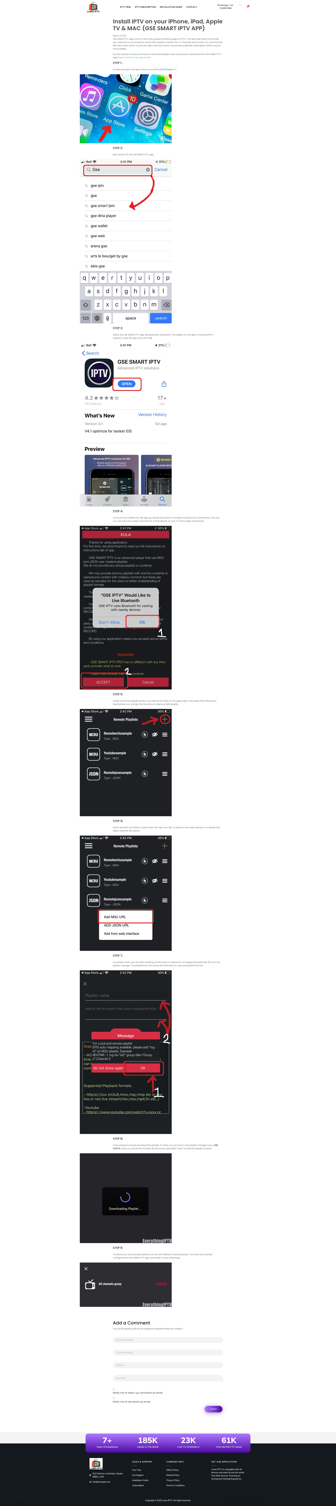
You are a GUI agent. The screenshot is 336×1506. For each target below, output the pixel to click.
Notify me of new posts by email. (131, 1401)
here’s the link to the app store (134, 57)
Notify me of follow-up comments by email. (138, 1392)
